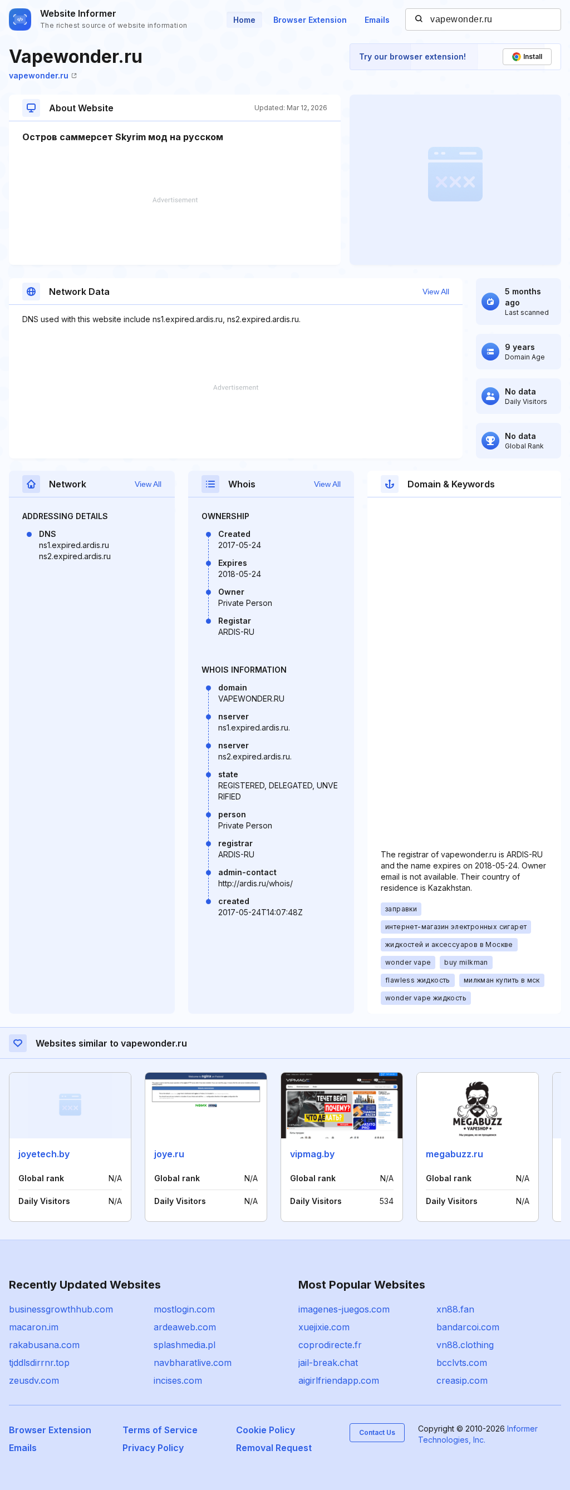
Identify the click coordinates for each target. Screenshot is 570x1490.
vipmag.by (312, 1154)
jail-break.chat (328, 1362)
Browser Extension (310, 19)
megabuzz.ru (454, 1154)
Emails (377, 19)
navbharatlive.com (193, 1362)
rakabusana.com (44, 1344)
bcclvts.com (461, 1362)
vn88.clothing (465, 1344)
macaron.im (33, 1327)
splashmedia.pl (184, 1344)
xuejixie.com (324, 1327)
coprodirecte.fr (330, 1344)
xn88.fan (455, 1309)
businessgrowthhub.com (61, 1309)
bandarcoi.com (467, 1327)
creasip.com (462, 1380)
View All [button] (435, 291)
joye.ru (169, 1154)
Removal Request (274, 1447)
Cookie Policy (265, 1429)
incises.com (178, 1380)
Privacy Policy (153, 1447)
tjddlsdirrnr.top (39, 1362)
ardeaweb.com (185, 1327)
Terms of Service (160, 1429)
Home (244, 19)
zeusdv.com (34, 1380)
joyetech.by (44, 1154)
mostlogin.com (184, 1309)
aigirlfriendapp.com (338, 1380)
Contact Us (377, 1432)
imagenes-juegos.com (344, 1309)
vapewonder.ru (38, 75)
